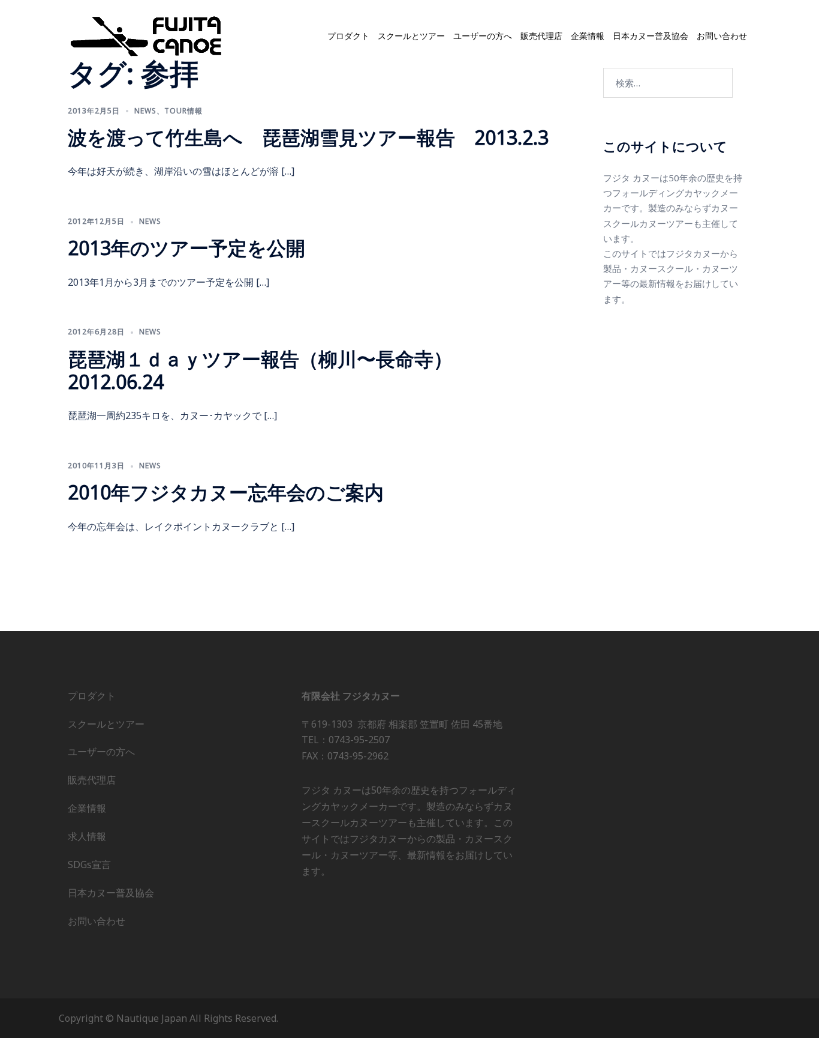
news (145, 111)
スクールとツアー (411, 36)
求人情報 (87, 836)
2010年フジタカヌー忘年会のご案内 (226, 492)
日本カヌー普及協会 (650, 36)
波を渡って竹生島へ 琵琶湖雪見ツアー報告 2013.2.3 (308, 137)
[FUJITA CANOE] (147, 35)
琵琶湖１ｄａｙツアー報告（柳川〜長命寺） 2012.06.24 (270, 370)
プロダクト (348, 36)
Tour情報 (183, 111)
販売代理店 (541, 36)
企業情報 (587, 36)
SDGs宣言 (89, 864)
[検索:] (668, 83)
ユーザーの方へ (482, 36)
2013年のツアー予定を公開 (186, 248)
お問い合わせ (722, 36)
